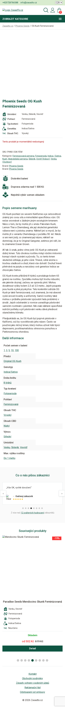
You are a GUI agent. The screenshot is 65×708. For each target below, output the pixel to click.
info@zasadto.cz (29, 2)
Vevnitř (23, 447)
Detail (32, 648)
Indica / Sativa (54, 156)
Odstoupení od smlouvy (32, 692)
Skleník (32, 159)
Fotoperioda (41, 156)
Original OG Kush (12, 361)
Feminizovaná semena (23, 156)
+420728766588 (10, 2)
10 (12, 350)
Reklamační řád (32, 687)
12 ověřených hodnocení (32, 513)
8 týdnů (7, 382)
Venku (7, 447)
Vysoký (7, 415)
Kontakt (33, 674)
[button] (18, 660)
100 (17, 350)
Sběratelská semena (18, 159)
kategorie (15, 19)
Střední (7, 436)
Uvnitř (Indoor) (43, 159)
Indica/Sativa (11, 371)
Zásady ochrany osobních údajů (32, 682)
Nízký (7, 425)
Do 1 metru (9, 458)
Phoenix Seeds (16, 166)
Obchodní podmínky (32, 678)
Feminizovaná (11, 404)
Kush (4, 159)
